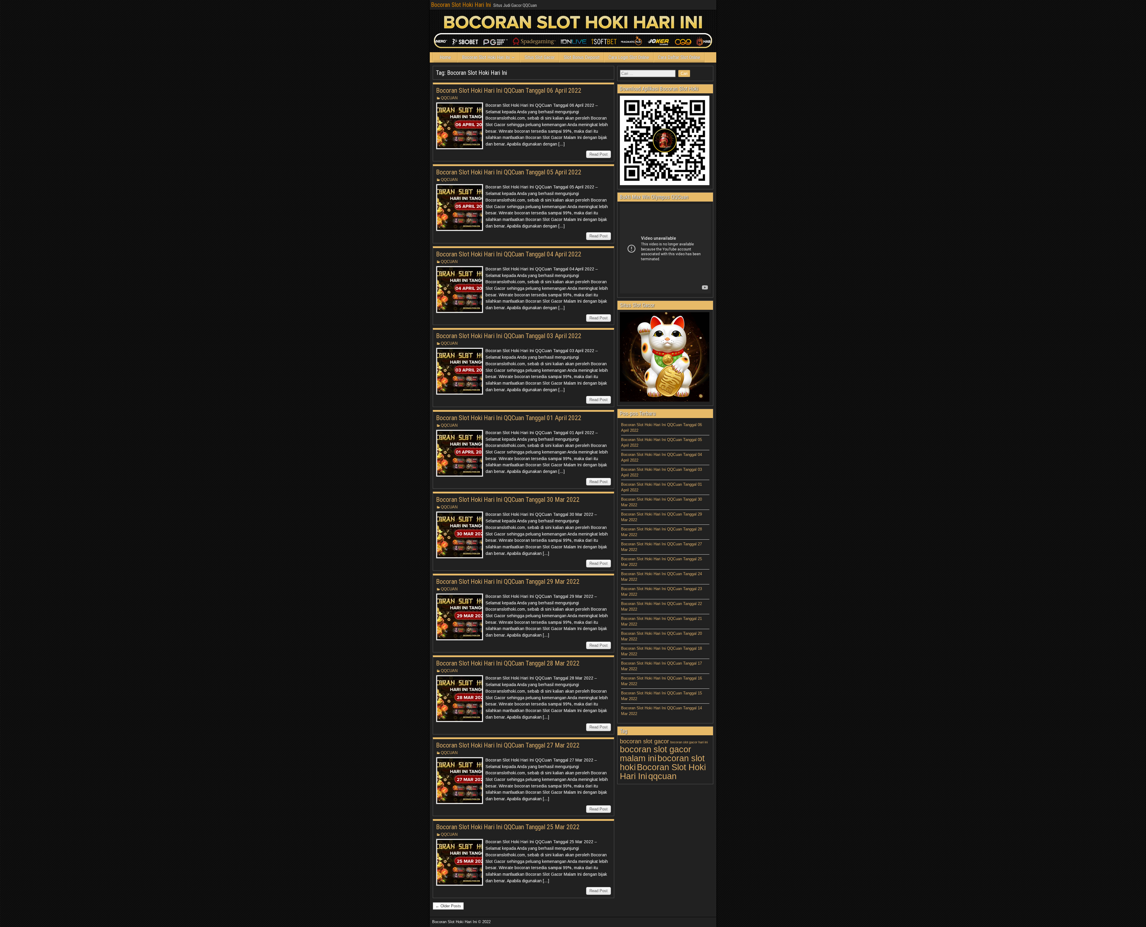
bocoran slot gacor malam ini (655, 753)
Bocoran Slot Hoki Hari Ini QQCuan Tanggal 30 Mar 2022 (508, 499)
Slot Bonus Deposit (582, 57)
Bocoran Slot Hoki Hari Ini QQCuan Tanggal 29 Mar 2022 (508, 581)
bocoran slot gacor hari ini (689, 742)
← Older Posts (448, 906)
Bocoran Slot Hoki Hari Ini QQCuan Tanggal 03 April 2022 (508, 336)
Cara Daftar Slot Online (679, 57)
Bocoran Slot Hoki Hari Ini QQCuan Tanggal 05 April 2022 (508, 172)
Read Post (598, 154)
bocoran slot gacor (644, 741)
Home (445, 57)
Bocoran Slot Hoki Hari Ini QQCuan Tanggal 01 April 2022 (508, 418)
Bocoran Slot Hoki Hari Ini (461, 4)
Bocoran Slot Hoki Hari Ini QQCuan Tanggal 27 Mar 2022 (508, 745)
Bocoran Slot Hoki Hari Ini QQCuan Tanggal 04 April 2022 (508, 254)
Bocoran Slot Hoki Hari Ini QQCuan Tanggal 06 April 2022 (508, 90)
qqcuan (662, 776)
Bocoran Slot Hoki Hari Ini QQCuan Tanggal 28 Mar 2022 (508, 663)
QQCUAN (449, 98)
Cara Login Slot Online (629, 57)
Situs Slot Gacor (540, 57)
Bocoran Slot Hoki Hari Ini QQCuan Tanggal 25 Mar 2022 (508, 827)
